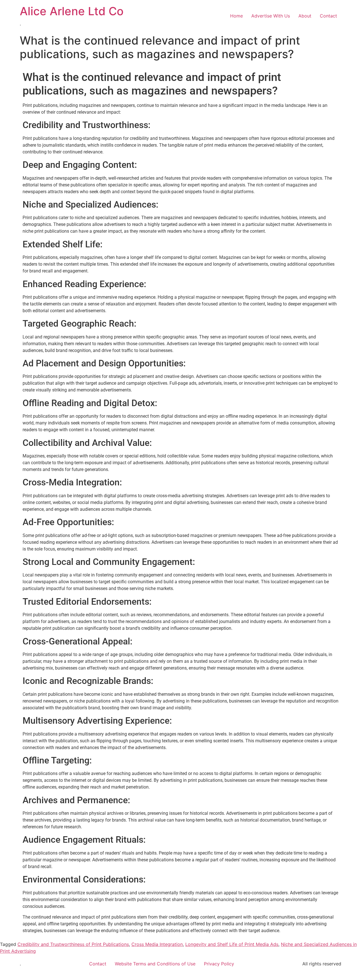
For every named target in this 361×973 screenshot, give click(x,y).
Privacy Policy (219, 964)
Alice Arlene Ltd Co (72, 11)
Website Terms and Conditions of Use (155, 964)
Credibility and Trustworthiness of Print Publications (73, 944)
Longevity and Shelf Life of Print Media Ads (231, 944)
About (304, 16)
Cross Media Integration (157, 944)
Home (236, 16)
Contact (328, 16)
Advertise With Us (270, 16)
